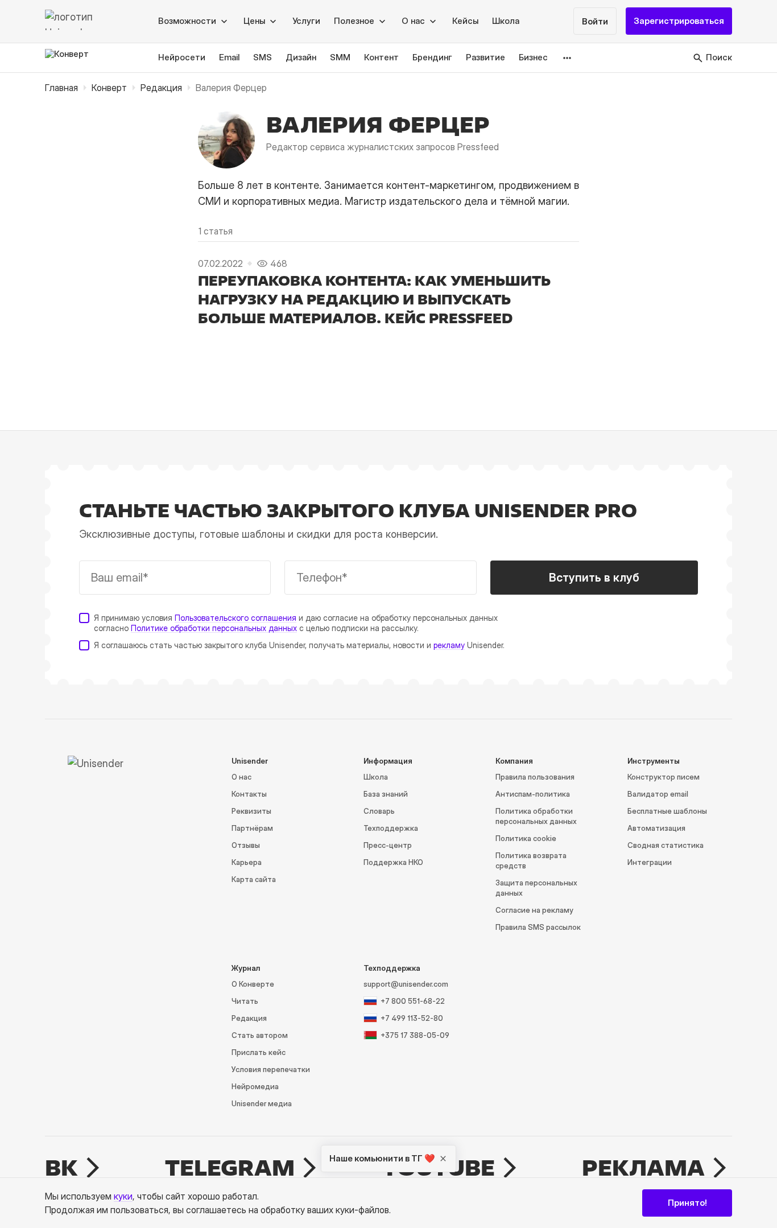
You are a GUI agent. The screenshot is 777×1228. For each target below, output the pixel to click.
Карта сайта (254, 879)
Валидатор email (657, 793)
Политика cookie (525, 838)
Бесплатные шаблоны (667, 810)
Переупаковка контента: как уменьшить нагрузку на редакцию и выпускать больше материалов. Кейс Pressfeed (374, 299)
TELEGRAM (230, 1168)
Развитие (485, 57)
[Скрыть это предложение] (443, 1158)
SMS (262, 57)
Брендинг (432, 57)
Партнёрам (252, 828)
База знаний (385, 793)
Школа (505, 21)
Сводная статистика (665, 845)
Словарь (379, 810)
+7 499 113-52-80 (412, 1018)
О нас (241, 776)
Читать (245, 1001)
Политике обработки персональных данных (214, 628)
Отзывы (246, 845)
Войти (595, 22)
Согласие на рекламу (534, 909)
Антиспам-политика (532, 793)
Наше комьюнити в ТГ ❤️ (382, 1158)
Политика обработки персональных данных (536, 816)
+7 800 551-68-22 (413, 1001)
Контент (381, 57)
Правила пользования (535, 776)
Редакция (161, 87)
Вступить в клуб (594, 577)
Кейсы (465, 21)
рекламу (449, 645)
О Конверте (253, 983)
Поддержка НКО (393, 862)
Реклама (643, 1168)
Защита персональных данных (536, 887)
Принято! (687, 1202)
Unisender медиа (262, 1103)
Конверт (109, 87)
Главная (61, 87)
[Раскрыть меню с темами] (567, 58)
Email (229, 57)
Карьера (247, 862)
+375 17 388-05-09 (415, 1035)
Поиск (719, 57)
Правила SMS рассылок (538, 927)
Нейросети (181, 57)
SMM (340, 57)
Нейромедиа (255, 1086)
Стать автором (260, 1035)
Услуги (306, 21)
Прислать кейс (259, 1052)
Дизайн (301, 57)
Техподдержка (390, 828)
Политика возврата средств (531, 860)
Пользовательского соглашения (235, 618)
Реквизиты (251, 810)
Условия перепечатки (271, 1069)
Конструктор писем (663, 776)
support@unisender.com (405, 983)
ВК (61, 1168)
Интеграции (649, 862)
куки (123, 1196)
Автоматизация (656, 828)
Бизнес (533, 57)
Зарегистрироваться (679, 21)
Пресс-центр (387, 845)
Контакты (249, 793)
